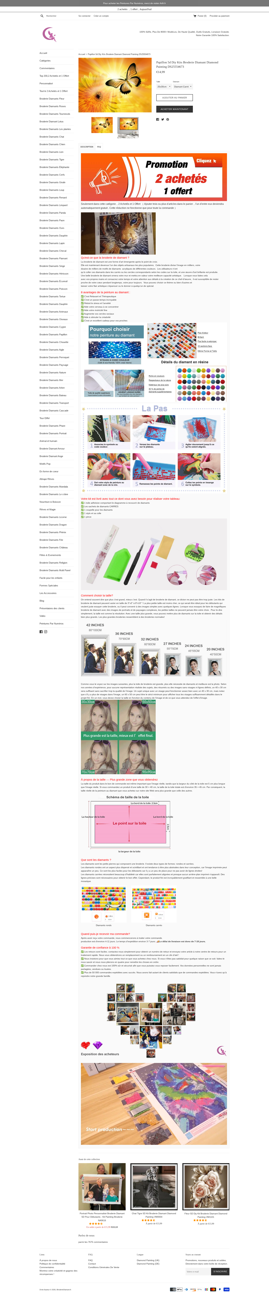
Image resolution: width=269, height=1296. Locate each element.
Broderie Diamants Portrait (53, 433)
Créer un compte (101, 16)
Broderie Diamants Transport (54, 403)
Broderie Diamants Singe (52, 266)
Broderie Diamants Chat (52, 136)
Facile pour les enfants (51, 578)
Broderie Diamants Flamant (53, 258)
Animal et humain (48, 441)
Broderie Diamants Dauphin (54, 235)
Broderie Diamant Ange (51, 456)
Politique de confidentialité (52, 1263)
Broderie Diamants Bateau (53, 395)
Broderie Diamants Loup (52, 190)
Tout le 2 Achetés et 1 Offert (54, 91)
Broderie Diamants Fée (51, 540)
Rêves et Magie (48, 509)
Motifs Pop (45, 463)
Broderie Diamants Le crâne (54, 494)
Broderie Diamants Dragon (53, 524)
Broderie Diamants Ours (52, 228)
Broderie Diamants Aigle (52, 349)
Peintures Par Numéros (52, 623)
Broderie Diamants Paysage (54, 365)
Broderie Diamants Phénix (53, 532)
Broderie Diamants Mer (51, 380)
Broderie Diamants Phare (52, 425)
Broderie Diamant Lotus (52, 121)
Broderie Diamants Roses (53, 106)
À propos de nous (48, 1260)
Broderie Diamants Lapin (52, 243)
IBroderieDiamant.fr (64, 1290)
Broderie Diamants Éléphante (54, 167)
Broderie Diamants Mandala (54, 486)
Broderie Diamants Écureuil (53, 281)
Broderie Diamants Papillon (53, 334)
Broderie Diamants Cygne (53, 327)
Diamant (176, 82)
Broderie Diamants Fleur (52, 98)
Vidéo (42, 616)
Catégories (45, 60)
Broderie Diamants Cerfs (52, 174)
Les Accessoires (48, 593)
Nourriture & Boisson (50, 502)
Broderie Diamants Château (54, 547)
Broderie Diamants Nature (53, 372)
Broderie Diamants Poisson (53, 289)
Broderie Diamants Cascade (54, 410)
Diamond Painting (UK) (148, 1260)
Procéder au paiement (219, 16)
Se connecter (84, 16)
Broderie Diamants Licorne (53, 517)
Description (86, 147)
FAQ (99, 147)
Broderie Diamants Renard (53, 197)
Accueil (43, 53)
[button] (96, 1224)
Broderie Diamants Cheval (53, 250)
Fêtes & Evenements (50, 555)
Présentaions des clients (52, 608)
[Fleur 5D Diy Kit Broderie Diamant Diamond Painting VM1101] (205, 1186)
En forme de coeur (49, 471)
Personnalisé (46, 83)
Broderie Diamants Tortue (52, 296)
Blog (42, 600)
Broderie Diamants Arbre (52, 387)
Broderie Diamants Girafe (52, 182)
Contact (92, 1263)
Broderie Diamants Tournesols (55, 114)
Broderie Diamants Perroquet (54, 357)
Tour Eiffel (45, 418)
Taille (158, 82)
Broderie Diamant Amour (52, 448)
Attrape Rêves (47, 479)
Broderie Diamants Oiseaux (54, 319)
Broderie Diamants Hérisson (54, 273)
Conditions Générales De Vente (103, 1267)
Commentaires (47, 68)
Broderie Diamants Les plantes (55, 129)
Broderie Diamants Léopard (53, 205)
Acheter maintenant (175, 109)
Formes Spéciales (49, 585)
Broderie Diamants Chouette (54, 342)
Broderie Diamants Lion (51, 152)
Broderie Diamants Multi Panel (55, 570)
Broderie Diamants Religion (53, 562)
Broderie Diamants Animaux (54, 311)
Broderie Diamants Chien (52, 144)
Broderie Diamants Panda (53, 212)
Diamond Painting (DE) (148, 1263)
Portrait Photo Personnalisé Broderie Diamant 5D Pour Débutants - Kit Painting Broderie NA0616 (102, 1217)
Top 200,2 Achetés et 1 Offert (54, 76)
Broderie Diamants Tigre (52, 159)
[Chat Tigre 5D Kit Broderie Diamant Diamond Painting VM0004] (153, 1186)
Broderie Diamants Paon (52, 220)
